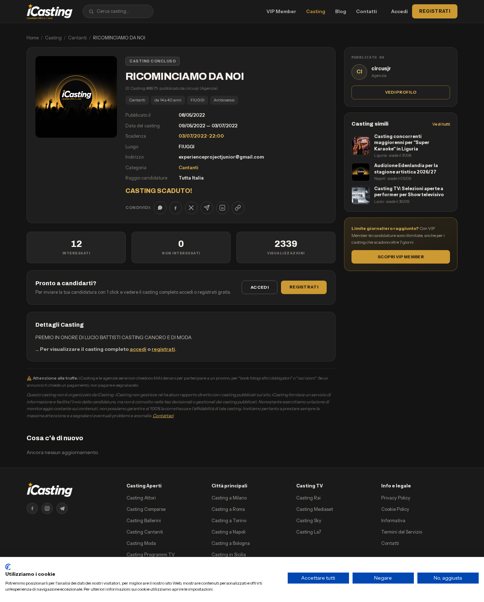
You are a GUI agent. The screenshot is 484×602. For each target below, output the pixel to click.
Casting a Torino (229, 520)
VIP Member (281, 11)
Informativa (393, 520)
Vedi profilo (400, 92)
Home (33, 37)
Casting (315, 11)
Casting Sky (308, 520)
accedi (138, 349)
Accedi (399, 11)
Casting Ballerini (143, 520)
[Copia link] (238, 207)
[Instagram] (47, 508)
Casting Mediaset (314, 509)
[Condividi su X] (191, 207)
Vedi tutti (441, 124)
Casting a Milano (229, 498)
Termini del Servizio (401, 532)
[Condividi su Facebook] (175, 207)
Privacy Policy (395, 498)
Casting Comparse (145, 509)
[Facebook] (32, 508)
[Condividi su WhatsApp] (160, 207)
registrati (163, 349)
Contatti (366, 11)
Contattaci (163, 415)
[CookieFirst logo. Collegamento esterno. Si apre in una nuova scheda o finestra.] (8, 567)
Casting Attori (141, 498)
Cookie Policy (395, 509)
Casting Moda (141, 543)
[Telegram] (62, 508)
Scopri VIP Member (401, 256)
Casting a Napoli (229, 532)
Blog (340, 11)
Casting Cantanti (144, 532)
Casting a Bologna (231, 543)
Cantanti (77, 37)
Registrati (434, 11)
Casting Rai (308, 498)
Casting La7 (308, 532)
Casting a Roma (228, 509)
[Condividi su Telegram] (207, 207)
